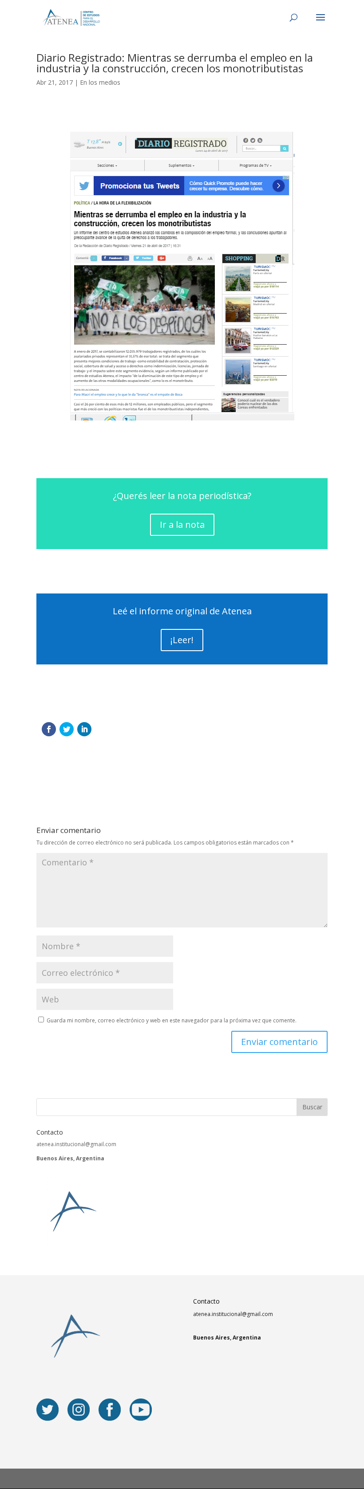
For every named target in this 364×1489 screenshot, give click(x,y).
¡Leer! (182, 640)
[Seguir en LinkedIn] (84, 729)
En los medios (100, 82)
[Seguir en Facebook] (49, 729)
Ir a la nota (182, 524)
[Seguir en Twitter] (66, 729)
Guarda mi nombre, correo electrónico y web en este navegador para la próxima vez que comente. (172, 1020)
